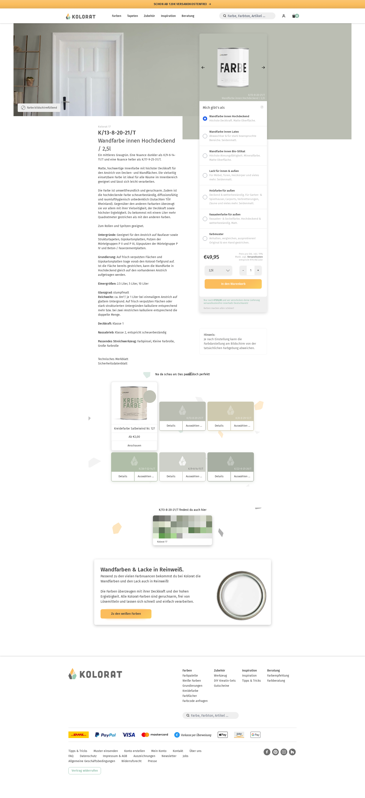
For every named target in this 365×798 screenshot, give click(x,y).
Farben (116, 16)
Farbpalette (190, 675)
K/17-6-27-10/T (156, 524)
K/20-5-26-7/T (174, 530)
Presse (152, 761)
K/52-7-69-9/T (168, 536)
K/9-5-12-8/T (174, 518)
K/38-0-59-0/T (174, 536)
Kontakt (178, 751)
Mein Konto (158, 751)
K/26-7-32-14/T (156, 530)
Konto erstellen (134, 751)
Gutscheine (221, 686)
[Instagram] (284, 752)
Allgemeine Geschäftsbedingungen (91, 761)
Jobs (185, 756)
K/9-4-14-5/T (197, 524)
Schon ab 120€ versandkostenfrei (180, 4)
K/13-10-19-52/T (168, 518)
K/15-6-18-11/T (191, 524)
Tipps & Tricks (251, 680)
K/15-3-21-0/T (179, 530)
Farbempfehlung (278, 675)
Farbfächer (189, 696)
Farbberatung (276, 680)
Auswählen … (194, 425)
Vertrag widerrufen (85, 770)
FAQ (71, 756)
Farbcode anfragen (195, 701)
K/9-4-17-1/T (203, 518)
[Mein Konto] (283, 15)
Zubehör (149, 16)
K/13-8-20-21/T (191, 518)
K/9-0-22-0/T (156, 536)
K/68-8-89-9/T (162, 536)
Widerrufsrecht (131, 761)
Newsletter (169, 756)
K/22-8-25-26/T (185, 524)
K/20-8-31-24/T (209, 518)
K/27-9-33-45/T (174, 524)
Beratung (188, 16)
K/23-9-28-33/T (179, 524)
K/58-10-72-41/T (191, 530)
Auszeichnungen (144, 756)
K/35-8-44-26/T (168, 530)
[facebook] (267, 752)
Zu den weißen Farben (126, 614)
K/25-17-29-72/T (156, 518)
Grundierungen (192, 686)
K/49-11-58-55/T (162, 530)
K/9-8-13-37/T (179, 536)
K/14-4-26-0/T (162, 524)
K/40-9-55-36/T (197, 530)
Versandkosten (255, 257)
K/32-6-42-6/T (209, 530)
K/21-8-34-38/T (179, 518)
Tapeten (132, 16)
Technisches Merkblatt (113, 359)
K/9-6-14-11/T (197, 518)
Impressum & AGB (115, 756)
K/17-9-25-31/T (185, 518)
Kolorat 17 (104, 126)
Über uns (195, 751)
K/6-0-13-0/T (185, 530)
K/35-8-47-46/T (209, 524)
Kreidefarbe (190, 691)
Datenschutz (88, 756)
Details (171, 425)
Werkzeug (220, 675)
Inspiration (168, 16)
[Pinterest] (275, 752)
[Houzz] (292, 752)
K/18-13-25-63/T (162, 518)
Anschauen (134, 445)
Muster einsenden (106, 751)
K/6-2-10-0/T (203, 524)
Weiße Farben (191, 680)
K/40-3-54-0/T (203, 530)
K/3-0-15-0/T (168, 524)
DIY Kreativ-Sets (225, 680)
